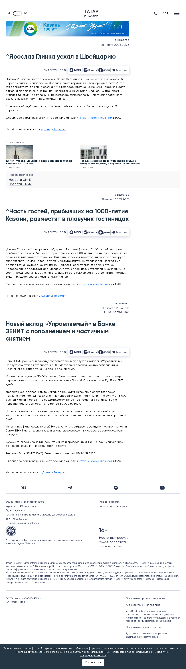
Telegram (59, 129)
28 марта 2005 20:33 (115, 45)
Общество (122, 40)
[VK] (24, 488)
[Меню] (177, 13)
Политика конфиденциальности (143, 627)
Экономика (122, 303)
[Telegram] (70, 487)
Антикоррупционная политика (143, 605)
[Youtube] (162, 487)
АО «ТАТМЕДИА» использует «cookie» (146, 611)
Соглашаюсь (93, 662)
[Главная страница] (91, 13)
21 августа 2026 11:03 (115, 308)
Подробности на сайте (50, 446)
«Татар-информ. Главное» (94, 117)
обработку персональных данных (88, 652)
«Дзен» (45, 129)
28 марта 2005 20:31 (115, 199)
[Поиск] (156, 13)
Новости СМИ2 (20, 179)
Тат (26, 13)
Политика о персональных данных (145, 599)
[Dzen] (116, 488)
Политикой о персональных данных (132, 652)
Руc (8, 13)
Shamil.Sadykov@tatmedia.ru (142, 637)
